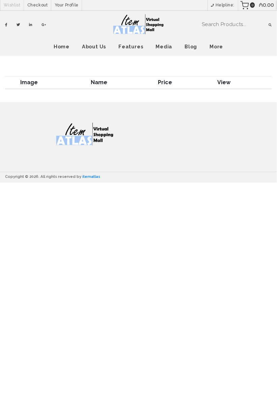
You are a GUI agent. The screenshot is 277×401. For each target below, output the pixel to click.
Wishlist (12, 5)
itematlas (91, 176)
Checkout (37, 5)
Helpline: (224, 5)
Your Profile (67, 5)
